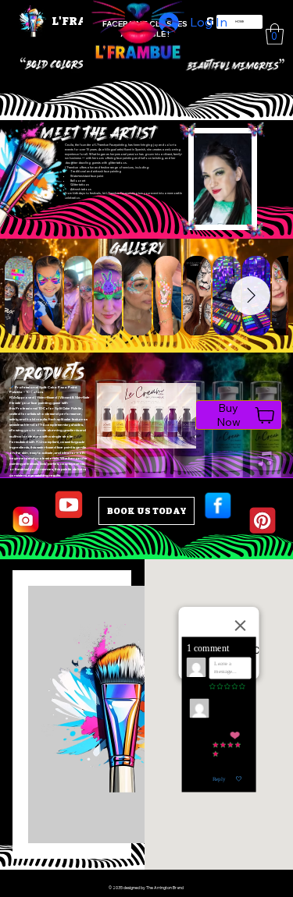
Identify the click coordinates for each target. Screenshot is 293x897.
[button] (275, 33)
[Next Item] (250, 295)
